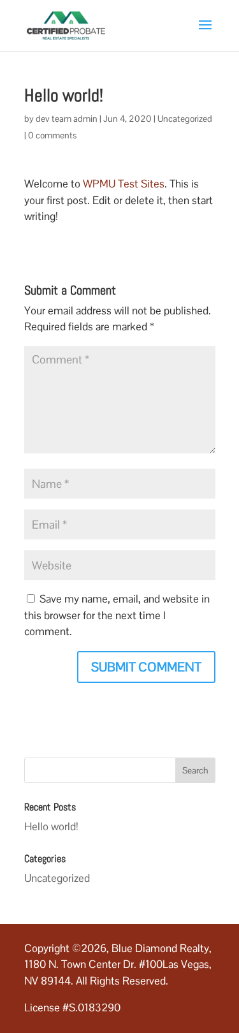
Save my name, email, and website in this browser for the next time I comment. (117, 615)
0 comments (52, 135)
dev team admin (67, 118)
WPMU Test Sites (123, 184)
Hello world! (51, 826)
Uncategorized (184, 118)
